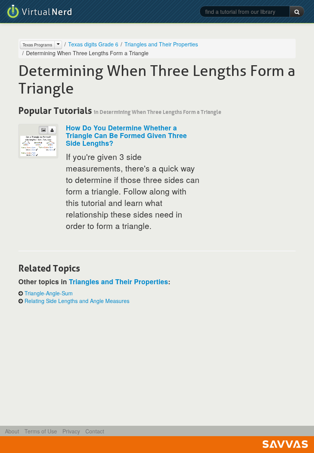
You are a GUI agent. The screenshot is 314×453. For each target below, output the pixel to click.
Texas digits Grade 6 (93, 44)
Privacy (71, 431)
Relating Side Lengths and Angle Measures (77, 301)
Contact (94, 431)
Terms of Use (41, 431)
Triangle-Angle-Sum (49, 293)
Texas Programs (37, 45)
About (12, 431)
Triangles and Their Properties (161, 44)
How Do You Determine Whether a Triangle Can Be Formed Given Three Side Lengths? (126, 135)
